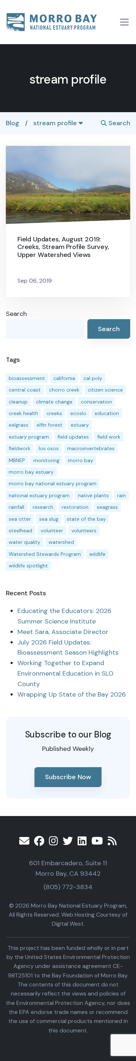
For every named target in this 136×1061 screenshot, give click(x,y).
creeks (54, 413)
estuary (80, 425)
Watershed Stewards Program (45, 554)
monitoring (46, 460)
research (43, 507)
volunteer (52, 530)
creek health (23, 413)
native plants (93, 495)
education (107, 413)
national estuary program (39, 495)
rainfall (16, 507)
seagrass (107, 507)
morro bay (80, 460)
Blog (12, 123)
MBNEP (17, 460)
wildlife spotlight (28, 565)
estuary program (29, 437)
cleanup (18, 401)
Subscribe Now (68, 777)
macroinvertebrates (91, 448)
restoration (75, 507)
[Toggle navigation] (124, 22)
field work (108, 437)
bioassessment (27, 378)
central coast (25, 389)
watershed (61, 542)
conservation (96, 401)
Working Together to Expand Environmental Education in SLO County (65, 673)
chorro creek (64, 389)
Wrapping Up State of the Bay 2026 (71, 694)
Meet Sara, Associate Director (62, 631)
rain (121, 495)
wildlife (97, 554)
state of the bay (86, 519)
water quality (24, 542)
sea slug (48, 519)
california (64, 378)
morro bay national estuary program (52, 483)
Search (118, 123)
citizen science (105, 389)
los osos (49, 448)
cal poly (92, 378)
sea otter (20, 519)
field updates (73, 437)
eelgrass (18, 425)
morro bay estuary (31, 472)
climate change (54, 401)
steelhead (20, 530)
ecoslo (78, 413)
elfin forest (49, 425)
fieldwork (19, 448)
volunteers (83, 530)
